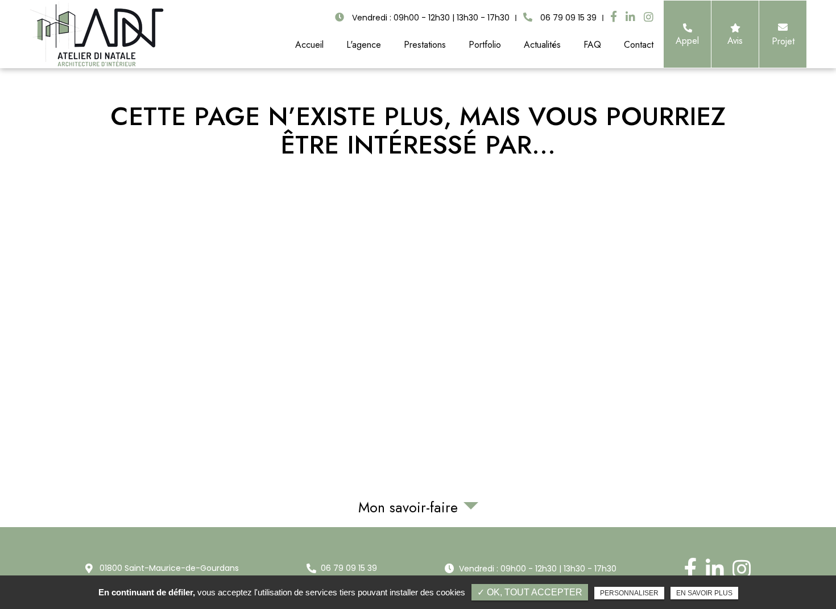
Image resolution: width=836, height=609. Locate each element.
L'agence (363, 44)
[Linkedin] (630, 18)
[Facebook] (613, 17)
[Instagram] (648, 18)
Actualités (542, 44)
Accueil (309, 44)
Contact (638, 44)
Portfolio (485, 44)
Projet (782, 41)
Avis (735, 40)
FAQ (592, 44)
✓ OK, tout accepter (529, 592)
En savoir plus (704, 593)
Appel (687, 40)
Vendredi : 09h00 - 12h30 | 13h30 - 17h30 (537, 569)
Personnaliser (629, 593)
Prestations (425, 44)
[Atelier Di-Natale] (97, 34)
